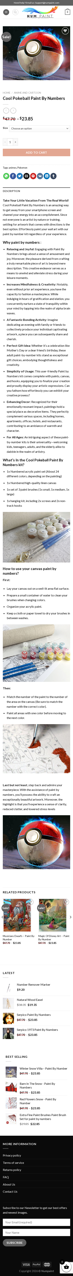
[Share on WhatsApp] (6, 176)
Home (6, 92)
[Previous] (2, 924)
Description (11, 191)
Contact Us (10, 1191)
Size (5, 128)
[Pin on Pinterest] (33, 176)
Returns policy (12, 1169)
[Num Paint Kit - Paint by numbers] (40, 12)
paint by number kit (15, 234)
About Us (9, 1184)
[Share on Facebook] (13, 176)
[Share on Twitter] (20, 176)
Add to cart (36, 152)
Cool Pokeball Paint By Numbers (24, 205)
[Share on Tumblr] (53, 176)
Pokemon (22, 167)
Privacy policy (12, 1155)
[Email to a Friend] (26, 176)
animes (12, 167)
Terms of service (13, 1162)
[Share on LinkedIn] (47, 176)
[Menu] (6, 12)
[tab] (36, 191)
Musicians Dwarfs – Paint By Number (18, 938)
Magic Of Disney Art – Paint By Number (53, 938)
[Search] (15, 12)
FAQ (6, 1177)
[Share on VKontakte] (40, 176)
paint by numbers (25, 242)
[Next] (70, 924)
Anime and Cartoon (27, 92)
